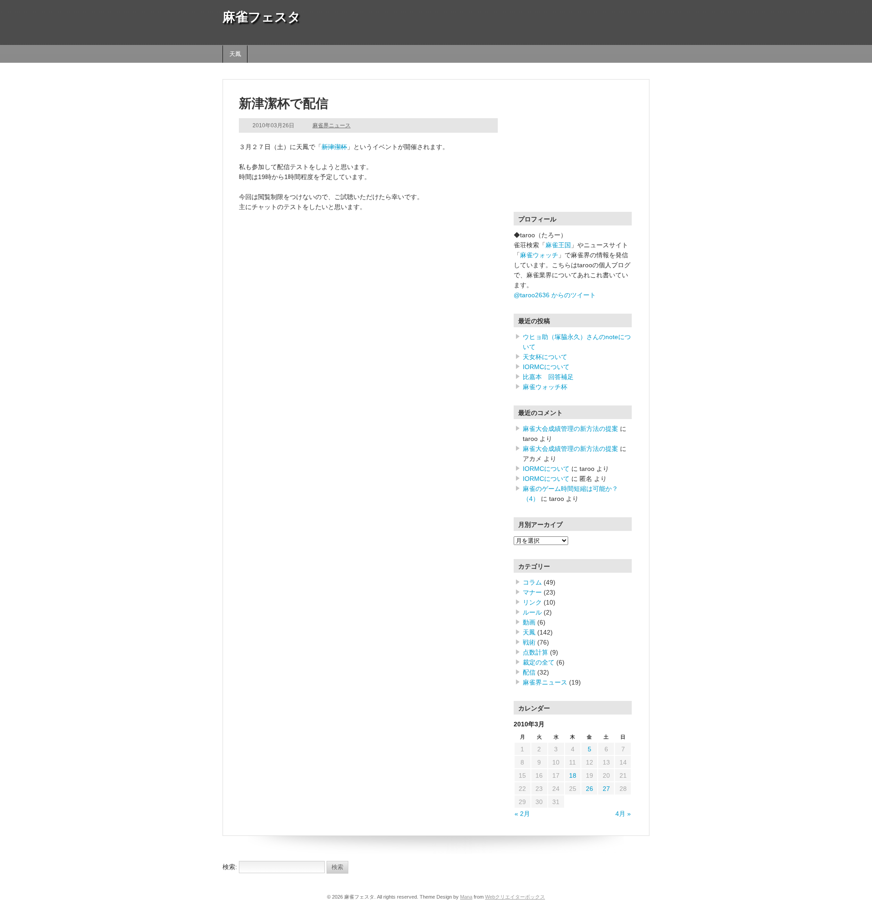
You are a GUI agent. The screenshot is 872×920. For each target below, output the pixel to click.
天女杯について (545, 356)
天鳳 (235, 54)
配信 (529, 672)
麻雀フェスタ (262, 17)
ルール (532, 612)
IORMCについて (546, 366)
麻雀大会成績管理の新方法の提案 (570, 428)
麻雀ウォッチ (539, 255)
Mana (466, 897)
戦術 (529, 642)
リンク (532, 602)
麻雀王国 (558, 245)
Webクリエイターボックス (515, 897)
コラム (532, 582)
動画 (529, 622)
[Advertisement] (570, 152)
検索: (230, 866)
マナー (532, 592)
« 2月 (522, 813)
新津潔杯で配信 (283, 103)
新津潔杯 (334, 146)
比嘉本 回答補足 (548, 376)
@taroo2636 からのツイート (555, 295)
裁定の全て (539, 662)
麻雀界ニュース (331, 125)
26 (589, 788)
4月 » (623, 813)
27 (606, 788)
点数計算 (535, 652)
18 (572, 775)
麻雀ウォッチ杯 (545, 386)
